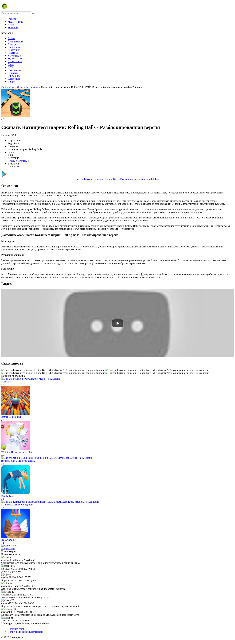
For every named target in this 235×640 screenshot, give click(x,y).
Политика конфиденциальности (25, 631)
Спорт (11, 81)
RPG (10, 67)
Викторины (14, 75)
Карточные (14, 50)
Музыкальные (15, 58)
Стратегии (13, 73)
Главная (12, 18)
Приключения (15, 41)
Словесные (14, 78)
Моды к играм (15, 21)
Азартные (13, 52)
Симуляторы (14, 70)
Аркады (12, 44)
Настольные (14, 47)
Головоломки (15, 61)
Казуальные (14, 55)
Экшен (11, 38)
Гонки (11, 64)
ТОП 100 (13, 27)
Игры (11, 24)
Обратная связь (16, 629)
